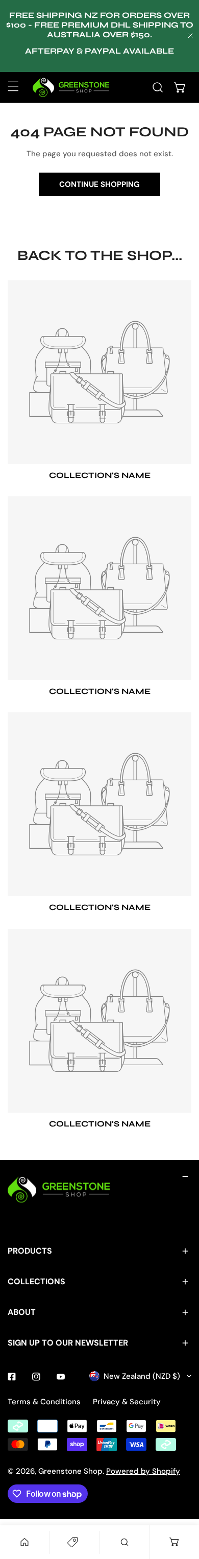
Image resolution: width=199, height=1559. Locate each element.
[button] (180, 87)
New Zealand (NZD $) (142, 1376)
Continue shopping (99, 184)
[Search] (157, 87)
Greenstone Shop (70, 1471)
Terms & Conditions (44, 1402)
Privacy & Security (127, 1402)
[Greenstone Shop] (71, 87)
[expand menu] (13, 86)
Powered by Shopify (143, 1471)
